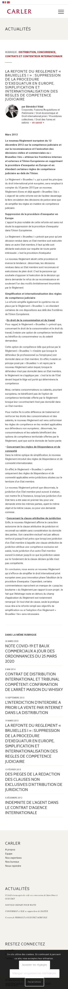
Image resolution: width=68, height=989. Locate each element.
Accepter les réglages (34, 965)
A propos (10, 849)
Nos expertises (13, 858)
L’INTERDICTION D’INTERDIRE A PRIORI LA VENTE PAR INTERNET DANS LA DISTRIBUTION (34, 707)
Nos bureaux (12, 862)
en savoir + (38, 122)
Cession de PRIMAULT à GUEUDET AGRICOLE (26, 917)
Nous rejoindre (13, 866)
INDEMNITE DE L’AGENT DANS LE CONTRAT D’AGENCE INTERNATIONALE (31, 807)
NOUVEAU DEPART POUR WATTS (20, 904)
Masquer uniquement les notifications (34, 973)
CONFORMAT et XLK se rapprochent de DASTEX (26, 911)
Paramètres (34, 982)
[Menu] (58, 11)
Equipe (8, 854)
